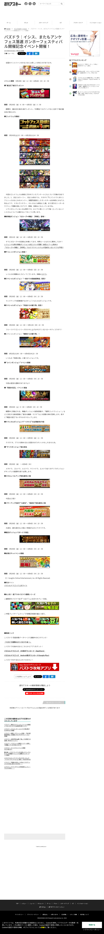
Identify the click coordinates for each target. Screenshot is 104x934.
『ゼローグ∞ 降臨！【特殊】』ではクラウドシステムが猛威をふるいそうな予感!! (33, 247)
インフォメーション (78, 23)
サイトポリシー (19, 914)
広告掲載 (63, 914)
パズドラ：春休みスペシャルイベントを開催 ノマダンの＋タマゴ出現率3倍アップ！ (17, 725)
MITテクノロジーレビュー (58, 907)
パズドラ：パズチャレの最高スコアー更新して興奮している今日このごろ (17, 744)
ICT (43, 23)
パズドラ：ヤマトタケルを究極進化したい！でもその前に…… (17, 767)
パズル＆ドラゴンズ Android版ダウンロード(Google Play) (26, 655)
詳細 (42, 927)
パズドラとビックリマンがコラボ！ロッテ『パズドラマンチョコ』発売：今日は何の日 (17, 758)
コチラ (44, 274)
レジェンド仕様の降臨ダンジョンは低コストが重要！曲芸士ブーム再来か (31, 244)
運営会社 (45, 914)
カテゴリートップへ (54, 702)
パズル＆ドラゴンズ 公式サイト (15, 585)
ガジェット (41, 903)
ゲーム (48, 903)
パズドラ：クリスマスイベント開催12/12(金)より (14, 748)
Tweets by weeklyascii (41, 846)
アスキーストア (60, 23)
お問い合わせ (54, 914)
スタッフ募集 (73, 914)
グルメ (9, 23)
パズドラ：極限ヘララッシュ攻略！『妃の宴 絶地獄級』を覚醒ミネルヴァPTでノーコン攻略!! (17, 735)
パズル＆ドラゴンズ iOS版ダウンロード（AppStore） (24, 651)
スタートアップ (26, 23)
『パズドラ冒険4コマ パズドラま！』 (17, 642)
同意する (92, 925)
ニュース (32, 903)
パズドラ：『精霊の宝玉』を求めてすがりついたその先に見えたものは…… (17, 763)
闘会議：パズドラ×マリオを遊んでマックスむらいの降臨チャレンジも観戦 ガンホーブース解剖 (17, 754)
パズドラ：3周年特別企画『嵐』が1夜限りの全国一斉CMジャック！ (17, 739)
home (8, 29)
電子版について (84, 914)
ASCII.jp (43, 907)
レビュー (24, 903)
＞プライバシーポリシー (92, 930)
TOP (17, 903)
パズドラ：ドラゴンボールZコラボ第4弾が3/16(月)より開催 (17, 729)
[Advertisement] (52, 12)
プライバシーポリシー (33, 914)
